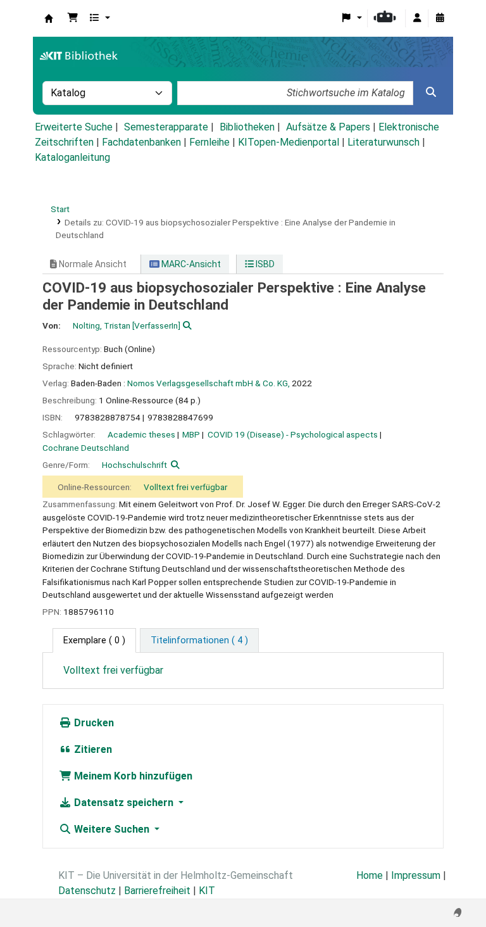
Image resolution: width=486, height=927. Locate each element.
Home (369, 875)
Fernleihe (209, 142)
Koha (48, 18)
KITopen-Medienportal (288, 142)
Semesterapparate (166, 127)
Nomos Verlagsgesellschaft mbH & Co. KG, (208, 383)
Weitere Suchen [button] (112, 829)
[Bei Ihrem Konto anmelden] (417, 18)
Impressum (415, 875)
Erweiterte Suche (74, 127)
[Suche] (431, 92)
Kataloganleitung (72, 157)
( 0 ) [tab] (94, 640)
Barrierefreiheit (157, 891)
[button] (73, 18)
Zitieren (92, 749)
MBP (191, 434)
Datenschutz (87, 891)
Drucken (93, 723)
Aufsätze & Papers (328, 127)
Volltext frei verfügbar (185, 487)
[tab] (199, 640)
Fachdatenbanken (141, 142)
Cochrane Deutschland (85, 448)
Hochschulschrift (134, 465)
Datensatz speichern (124, 803)
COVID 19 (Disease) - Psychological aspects (293, 434)
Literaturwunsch (383, 142)
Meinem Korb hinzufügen (132, 776)
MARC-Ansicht (190, 264)
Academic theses (141, 434)
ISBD (264, 264)
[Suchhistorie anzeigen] (440, 18)
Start (60, 209)
